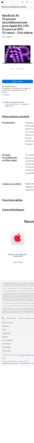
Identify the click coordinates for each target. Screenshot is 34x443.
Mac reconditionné (11, 318)
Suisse (3, 358)
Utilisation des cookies (25, 363)
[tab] (11, 68)
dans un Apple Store (25, 355)
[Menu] (31, 2)
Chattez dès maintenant (12, 104)
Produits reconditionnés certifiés (14, 7)
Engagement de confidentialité (10, 363)
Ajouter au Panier (17, 81)
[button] (22, 2)
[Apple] (2, 318)
